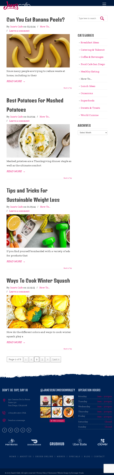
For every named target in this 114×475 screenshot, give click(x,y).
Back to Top (68, 88)
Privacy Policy (42, 473)
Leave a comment (19, 30)
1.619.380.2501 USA (17, 413)
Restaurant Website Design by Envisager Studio (66, 473)
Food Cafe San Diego (93, 64)
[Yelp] (22, 430)
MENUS (61, 456)
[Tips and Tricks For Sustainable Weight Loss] (38, 246)
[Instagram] (16, 430)
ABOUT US (26, 456)
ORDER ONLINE (44, 456)
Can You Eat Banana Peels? (36, 19)
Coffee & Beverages (92, 57)
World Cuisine (89, 115)
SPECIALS (74, 456)
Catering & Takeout (93, 49)
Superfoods (87, 100)
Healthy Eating (90, 71)
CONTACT (99, 456)
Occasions (87, 93)
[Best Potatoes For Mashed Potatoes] (38, 156)
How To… (86, 78)
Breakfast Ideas (90, 42)
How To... (45, 26)
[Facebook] (4, 430)
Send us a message (16, 420)
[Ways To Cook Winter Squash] (38, 327)
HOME (12, 456)
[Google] (29, 430)
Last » (55, 359)
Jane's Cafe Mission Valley (17, 5)
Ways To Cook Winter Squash (38, 280)
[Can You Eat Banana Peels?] (38, 66)
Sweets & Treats (90, 107)
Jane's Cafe (16, 26)
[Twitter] (10, 430)
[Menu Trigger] (104, 4)
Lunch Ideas (88, 86)
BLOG (87, 456)
